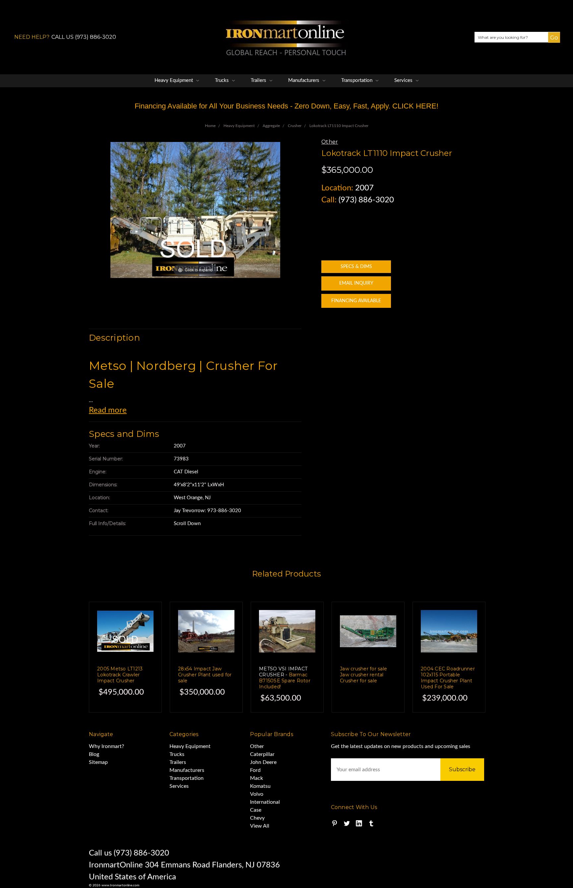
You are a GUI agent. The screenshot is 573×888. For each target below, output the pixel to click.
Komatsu (260, 786)
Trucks (222, 80)
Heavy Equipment (174, 80)
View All (259, 826)
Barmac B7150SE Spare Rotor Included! (284, 678)
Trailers (259, 80)
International (265, 802)
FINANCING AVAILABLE (356, 301)
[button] (551, 42)
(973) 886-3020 (366, 200)
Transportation (357, 80)
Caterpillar (262, 754)
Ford (255, 770)
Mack (256, 778)
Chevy (257, 818)
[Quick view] (143, 620)
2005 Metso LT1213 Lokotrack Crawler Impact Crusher (120, 675)
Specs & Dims (356, 266)
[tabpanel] (125, 657)
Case (255, 810)
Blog (94, 754)
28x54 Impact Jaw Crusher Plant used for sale (205, 675)
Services (404, 80)
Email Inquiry (356, 283)
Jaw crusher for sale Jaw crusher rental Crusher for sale (363, 675)
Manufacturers (304, 80)
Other (257, 746)
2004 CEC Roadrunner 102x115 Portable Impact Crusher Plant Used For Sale (448, 678)
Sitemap (98, 762)
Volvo (256, 794)
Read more (108, 410)
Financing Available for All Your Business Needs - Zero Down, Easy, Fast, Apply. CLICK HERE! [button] (286, 106)
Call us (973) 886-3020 (129, 853)
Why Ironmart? (106, 746)
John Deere (263, 762)
